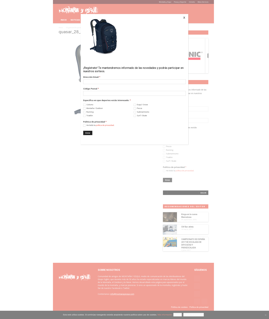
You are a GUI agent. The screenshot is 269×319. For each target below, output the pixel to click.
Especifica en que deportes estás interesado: (107, 100)
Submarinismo (142, 112)
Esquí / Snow (142, 104)
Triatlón (89, 115)
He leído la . (100, 125)
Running (89, 112)
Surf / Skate (141, 115)
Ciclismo (89, 104)
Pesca (139, 108)
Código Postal (91, 88)
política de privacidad (105, 125)
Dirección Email (91, 77)
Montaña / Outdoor (94, 108)
